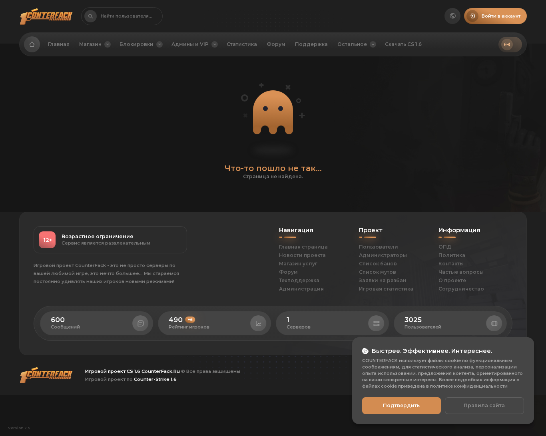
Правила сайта (484, 405)
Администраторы (383, 255)
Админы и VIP (190, 44)
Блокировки (136, 44)
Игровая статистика (386, 289)
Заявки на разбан (382, 280)
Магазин (90, 44)
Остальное (352, 44)
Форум (276, 44)
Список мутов (377, 272)
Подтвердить (401, 405)
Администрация (301, 289)
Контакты (451, 264)
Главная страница (303, 247)
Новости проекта (302, 255)
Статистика (242, 44)
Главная (59, 44)
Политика (451, 255)
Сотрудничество (461, 289)
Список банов (378, 264)
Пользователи (378, 247)
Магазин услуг (298, 264)
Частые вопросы (461, 272)
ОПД (444, 247)
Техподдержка (299, 280)
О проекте (452, 280)
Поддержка (311, 44)
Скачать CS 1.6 (403, 44)
